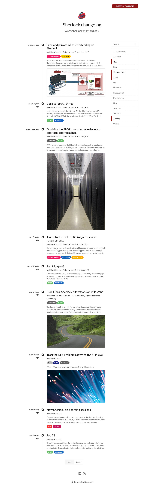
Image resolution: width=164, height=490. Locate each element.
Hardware (117, 88)
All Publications (119, 51)
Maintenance (118, 98)
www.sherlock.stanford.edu (82, 30)
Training (117, 119)
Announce (117, 57)
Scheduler (117, 108)
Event (116, 77)
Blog (115, 62)
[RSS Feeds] (84, 473)
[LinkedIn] (81, 473)
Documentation (120, 72)
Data (115, 67)
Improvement (118, 93)
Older (78, 462)
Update (116, 124)
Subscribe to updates (125, 6)
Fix (114, 82)
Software (117, 113)
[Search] (135, 44)
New (115, 103)
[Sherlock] (82, 16)
